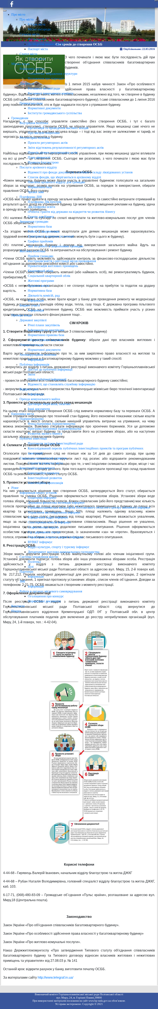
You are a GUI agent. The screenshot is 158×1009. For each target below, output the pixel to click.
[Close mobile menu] (4, 10)
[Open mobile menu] (156, 0)
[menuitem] (18, 14)
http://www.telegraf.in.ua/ (55, 977)
